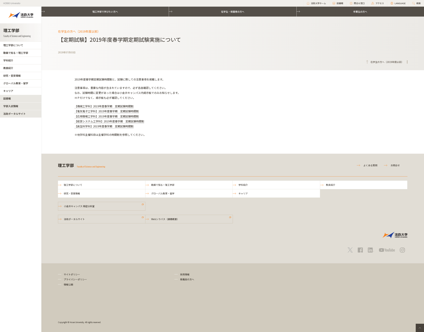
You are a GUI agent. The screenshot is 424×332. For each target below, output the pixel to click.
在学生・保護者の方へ (232, 11)
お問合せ (395, 165)
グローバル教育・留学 (15, 83)
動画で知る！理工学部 (15, 52)
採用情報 (184, 274)
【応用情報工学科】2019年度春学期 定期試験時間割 (107, 116)
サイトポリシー (72, 274)
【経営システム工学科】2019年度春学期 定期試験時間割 (109, 121)
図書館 (7, 98)
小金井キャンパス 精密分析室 (79, 206)
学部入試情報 (10, 106)
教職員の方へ (187, 279)
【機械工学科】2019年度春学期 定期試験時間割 (104, 106)
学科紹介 (8, 60)
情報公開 (68, 284)
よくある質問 (370, 165)
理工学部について (13, 45)
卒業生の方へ (360, 11)
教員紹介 (8, 68)
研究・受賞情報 (12, 75)
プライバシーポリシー (75, 279)
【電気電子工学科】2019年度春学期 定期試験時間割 (107, 111)
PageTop (420, 328)
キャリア (8, 91)
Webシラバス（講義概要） (165, 219)
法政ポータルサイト (14, 113)
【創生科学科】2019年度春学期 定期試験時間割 (104, 126)
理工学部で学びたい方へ (105, 11)
